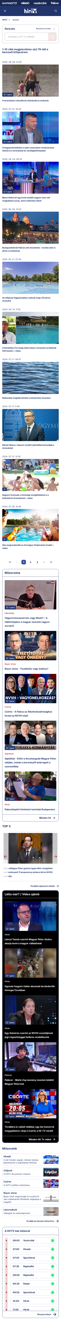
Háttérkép (9, 613)
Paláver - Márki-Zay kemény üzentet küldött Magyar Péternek (29, 1082)
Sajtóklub (9, 753)
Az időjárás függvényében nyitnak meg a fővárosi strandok (26, 299)
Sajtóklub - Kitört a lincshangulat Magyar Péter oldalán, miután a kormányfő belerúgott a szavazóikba (30, 762)
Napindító (28, 1266)
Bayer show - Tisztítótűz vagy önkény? (26, 668)
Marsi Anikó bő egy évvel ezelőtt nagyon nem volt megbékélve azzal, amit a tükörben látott (26, 199)
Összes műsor (44, 1314)
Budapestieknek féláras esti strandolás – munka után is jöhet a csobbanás (28, 249)
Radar (26, 1283)
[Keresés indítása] (52, 37)
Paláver (8, 1075)
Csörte (8, 707)
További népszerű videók (42, 886)
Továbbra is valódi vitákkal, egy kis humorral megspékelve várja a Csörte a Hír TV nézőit (29, 1128)
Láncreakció (10, 1209)
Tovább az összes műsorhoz (40, 1221)
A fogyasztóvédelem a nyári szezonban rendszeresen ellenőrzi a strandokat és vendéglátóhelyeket (28, 149)
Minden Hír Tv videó (40, 1139)
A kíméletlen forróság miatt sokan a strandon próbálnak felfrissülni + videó (29, 349)
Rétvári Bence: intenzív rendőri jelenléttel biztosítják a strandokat (28, 446)
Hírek (7, 804)
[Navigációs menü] (5, 11)
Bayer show (10, 664)
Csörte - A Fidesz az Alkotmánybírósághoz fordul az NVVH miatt (28, 713)
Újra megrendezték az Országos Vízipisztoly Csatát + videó (28, 546)
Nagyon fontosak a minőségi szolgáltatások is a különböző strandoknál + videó (25, 496)
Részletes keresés (43, 28)
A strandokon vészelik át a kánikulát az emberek (25, 100)
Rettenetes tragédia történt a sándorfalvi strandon (26, 398)
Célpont (8, 1170)
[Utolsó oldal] (51, 562)
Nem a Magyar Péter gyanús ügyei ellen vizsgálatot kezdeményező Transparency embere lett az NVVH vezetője (28, 872)
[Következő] (44, 562)
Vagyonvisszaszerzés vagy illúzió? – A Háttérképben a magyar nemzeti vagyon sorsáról (27, 621)
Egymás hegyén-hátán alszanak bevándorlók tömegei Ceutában (30, 988)
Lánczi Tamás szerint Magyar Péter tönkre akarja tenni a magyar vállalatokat (28, 941)
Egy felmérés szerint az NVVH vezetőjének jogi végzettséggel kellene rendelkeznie (29, 1035)
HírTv (4, 19)
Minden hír (45, 817)
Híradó (7, 1156)
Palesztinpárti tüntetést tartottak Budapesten (30, 809)
